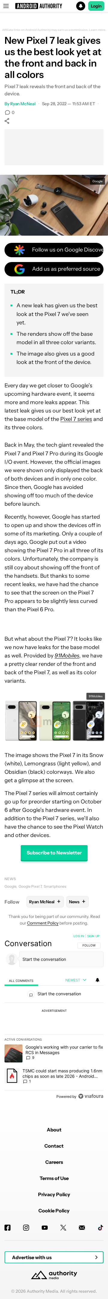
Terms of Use (54, 1178)
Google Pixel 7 (30, 886)
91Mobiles (96, 696)
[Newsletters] (82, 1228)
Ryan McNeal (23, 103)
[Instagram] (26, 1228)
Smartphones (55, 886)
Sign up (93, 936)
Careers (54, 1162)
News (10, 879)
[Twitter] (63, 1228)
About (54, 1130)
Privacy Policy (54, 1194)
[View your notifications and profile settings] (98, 980)
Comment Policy (42, 923)
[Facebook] (7, 1228)
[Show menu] (6, 6)
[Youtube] (45, 1228)
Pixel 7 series (76, 419)
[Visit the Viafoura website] (91, 1096)
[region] (54, 1017)
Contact (54, 1146)
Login (96, 6)
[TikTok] (101, 1228)
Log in (79, 936)
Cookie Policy (54, 1211)
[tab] (21, 980)
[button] (54, 6)
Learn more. (97, 30)
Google (10, 886)
